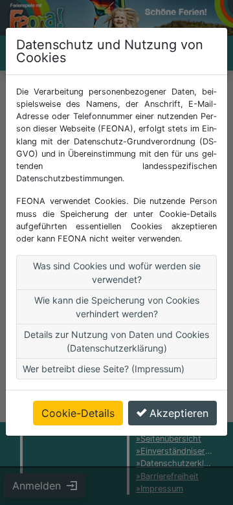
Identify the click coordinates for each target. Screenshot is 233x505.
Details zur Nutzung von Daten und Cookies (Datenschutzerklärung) (116, 341)
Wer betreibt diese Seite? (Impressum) (103, 368)
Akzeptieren (179, 413)
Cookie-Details (78, 413)
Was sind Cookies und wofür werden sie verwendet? (117, 272)
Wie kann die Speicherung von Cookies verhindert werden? (116, 307)
